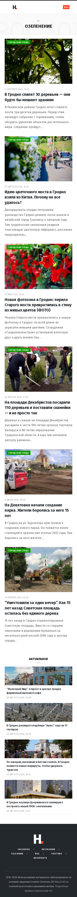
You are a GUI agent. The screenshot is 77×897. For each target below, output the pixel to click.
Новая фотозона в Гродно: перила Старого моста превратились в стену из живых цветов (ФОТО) (38, 305)
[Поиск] (55, 7)
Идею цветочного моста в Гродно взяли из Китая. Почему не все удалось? (35, 197)
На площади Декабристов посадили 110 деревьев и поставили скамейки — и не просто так (37, 407)
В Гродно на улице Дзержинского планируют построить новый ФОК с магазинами (35, 804)
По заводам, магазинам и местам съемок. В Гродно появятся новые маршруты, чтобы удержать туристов (38, 765)
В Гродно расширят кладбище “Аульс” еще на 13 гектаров (37, 727)
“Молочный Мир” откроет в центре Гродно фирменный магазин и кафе (34, 691)
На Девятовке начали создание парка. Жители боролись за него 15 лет (37, 510)
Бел (66, 7)
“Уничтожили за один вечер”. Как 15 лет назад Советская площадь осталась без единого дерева (37, 608)
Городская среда (18, 42)
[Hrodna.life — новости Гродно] (15, 7)
